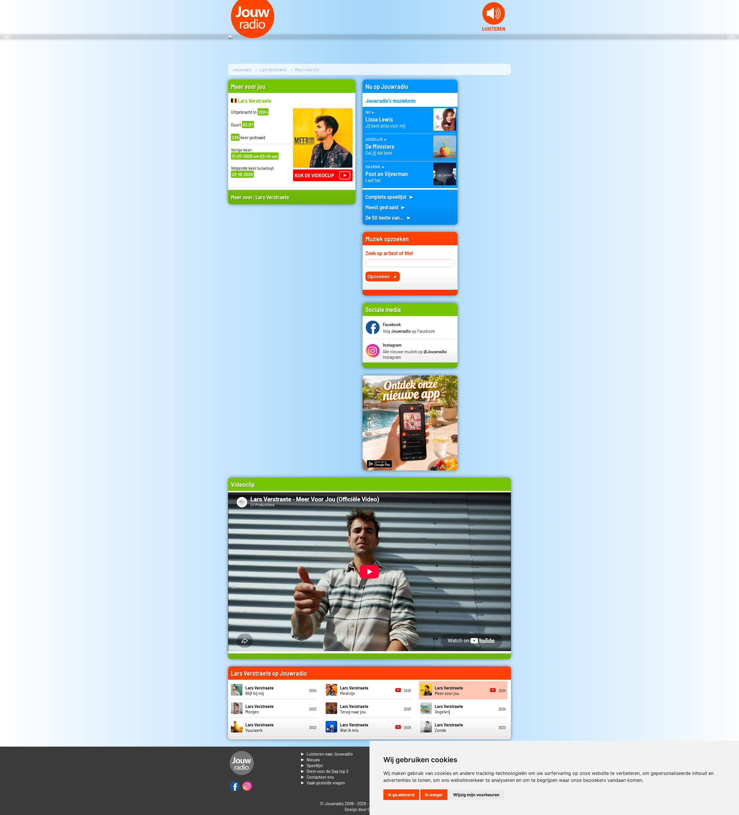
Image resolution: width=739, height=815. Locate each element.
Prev (7, 37)
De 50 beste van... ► (388, 217)
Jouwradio (242, 69)
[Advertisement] (291, 264)
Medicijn (354, 690)
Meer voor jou (449, 690)
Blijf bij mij (259, 690)
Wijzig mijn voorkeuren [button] (476, 794)
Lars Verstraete (273, 69)
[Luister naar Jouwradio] (493, 29)
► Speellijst (311, 765)
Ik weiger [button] (434, 794)
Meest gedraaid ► (385, 207)
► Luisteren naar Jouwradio (326, 753)
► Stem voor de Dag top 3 (324, 771)
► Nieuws (310, 759)
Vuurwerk (259, 727)
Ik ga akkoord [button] (401, 794)
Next (731, 37)
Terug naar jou (354, 708)
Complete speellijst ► (389, 196)
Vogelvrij (449, 708)
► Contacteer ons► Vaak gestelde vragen (322, 779)
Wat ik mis (354, 727)
